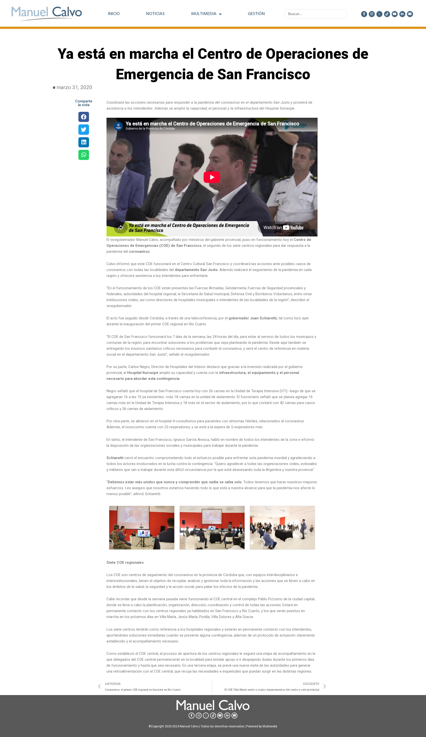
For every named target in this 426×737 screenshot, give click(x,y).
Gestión (256, 14)
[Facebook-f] (364, 14)
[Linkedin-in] (402, 14)
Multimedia (203, 14)
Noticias (155, 14)
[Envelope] (410, 14)
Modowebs (270, 726)
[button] (83, 117)
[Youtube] (394, 14)
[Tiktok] (387, 14)
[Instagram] (372, 14)
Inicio (114, 14)
